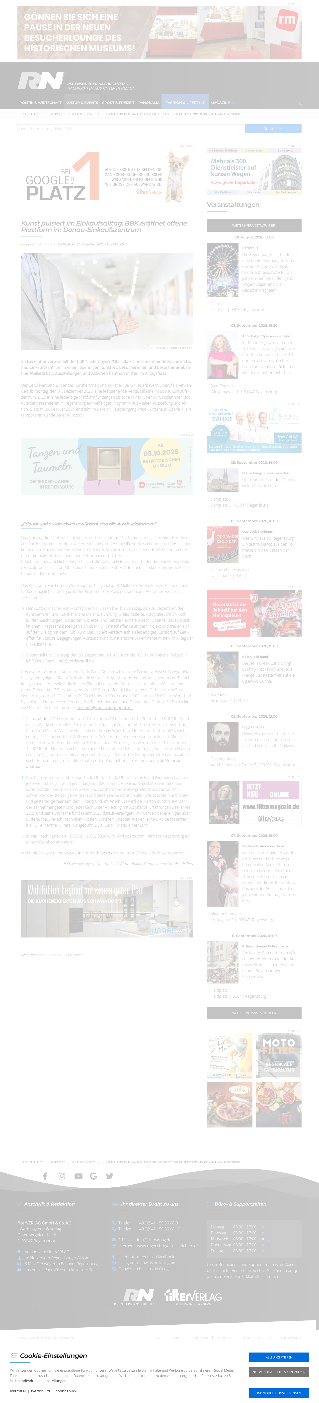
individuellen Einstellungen (44, 1380)
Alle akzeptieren (279, 1357)
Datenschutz (40, 1391)
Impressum (18, 1391)
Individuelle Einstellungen (279, 1393)
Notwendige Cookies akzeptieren (279, 1372)
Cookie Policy (66, 1391)
